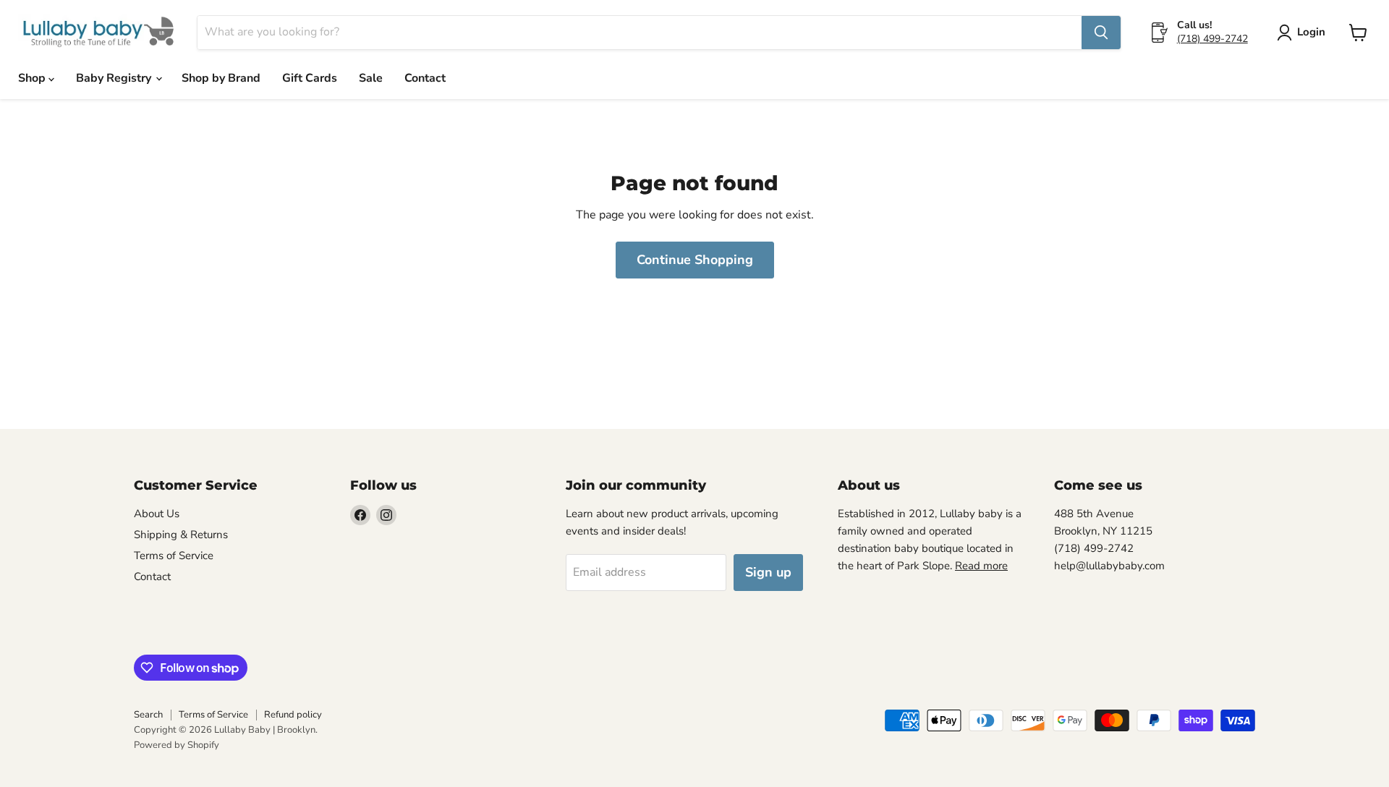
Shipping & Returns (181, 534)
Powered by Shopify (176, 745)
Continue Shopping (695, 259)
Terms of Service (173, 555)
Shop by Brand (221, 78)
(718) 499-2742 (1212, 39)
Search (148, 714)
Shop (33, 78)
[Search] (1101, 32)
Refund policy (293, 714)
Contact (425, 78)
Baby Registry (115, 78)
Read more (981, 565)
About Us (156, 513)
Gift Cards (309, 78)
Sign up (768, 572)
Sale (371, 78)
